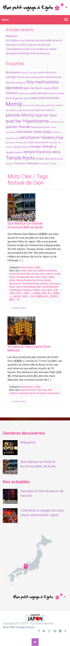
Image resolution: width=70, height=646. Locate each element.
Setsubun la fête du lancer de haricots (28, 44)
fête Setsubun (18, 82)
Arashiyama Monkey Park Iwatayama (28, 53)
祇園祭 (39, 296)
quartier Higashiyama (27, 121)
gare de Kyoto (33, 88)
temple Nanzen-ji (45, 158)
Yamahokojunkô (49, 287)
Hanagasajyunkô (25, 277)
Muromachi (15, 283)
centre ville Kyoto (47, 72)
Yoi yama (41, 393)
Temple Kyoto (20, 158)
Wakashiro (12, 36)
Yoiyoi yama (53, 393)
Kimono (40, 280)
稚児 (46, 296)
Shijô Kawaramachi (38, 142)
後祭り (26, 296)
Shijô (11, 287)
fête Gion (42, 390)
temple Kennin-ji (14, 152)
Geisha (47, 88)
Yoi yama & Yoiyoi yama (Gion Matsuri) (28, 348)
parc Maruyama (38, 105)
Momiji (14, 104)
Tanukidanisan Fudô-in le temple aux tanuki (31, 49)
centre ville (26, 270)
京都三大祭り (16, 293)
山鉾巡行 (17, 296)
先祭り (27, 293)
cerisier (11, 77)
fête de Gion (33, 274)
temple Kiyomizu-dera (42, 152)
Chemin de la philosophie (30, 77)
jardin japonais (39, 93)
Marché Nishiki (49, 98)
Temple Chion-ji (21, 146)
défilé (41, 270)
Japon (51, 277)
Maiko (34, 98)
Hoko (44, 277)
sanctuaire (54, 283)
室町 (44, 293)
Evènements (26, 267)
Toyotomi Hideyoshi (26, 163)
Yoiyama (26, 290)
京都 (55, 290)
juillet (12, 280)
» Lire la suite (18, 307)
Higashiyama (24, 93)
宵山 (49, 293)
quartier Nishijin (56, 122)
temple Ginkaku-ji (43, 147)
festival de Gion (17, 274)
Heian (38, 277)
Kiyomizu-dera (56, 93)
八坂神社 (36, 293)
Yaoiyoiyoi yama (26, 393)
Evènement (51, 270)
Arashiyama (13, 72)
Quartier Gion (46, 115)
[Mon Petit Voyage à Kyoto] (35, 5)
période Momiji (20, 115)
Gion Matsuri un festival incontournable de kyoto (34, 40)
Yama (18, 287)
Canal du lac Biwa (29, 72)
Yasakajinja (15, 290)
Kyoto (9, 98)
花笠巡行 (54, 296)
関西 (11, 299)
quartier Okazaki (18, 127)
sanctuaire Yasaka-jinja (41, 137)
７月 (17, 299)
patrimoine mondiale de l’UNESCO (36, 110)
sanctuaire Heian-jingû (33, 132)
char (35, 270)
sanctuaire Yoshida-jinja (17, 142)
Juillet (37, 267)
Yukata (36, 290)
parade (44, 283)
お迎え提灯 (46, 290)
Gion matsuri (46, 274)
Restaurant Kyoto (40, 127)
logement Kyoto (21, 98)
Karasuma (29, 280)
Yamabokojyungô (31, 287)
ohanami (26, 105)
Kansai (19, 280)
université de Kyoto (47, 163)
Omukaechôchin (30, 283)
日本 (33, 296)
